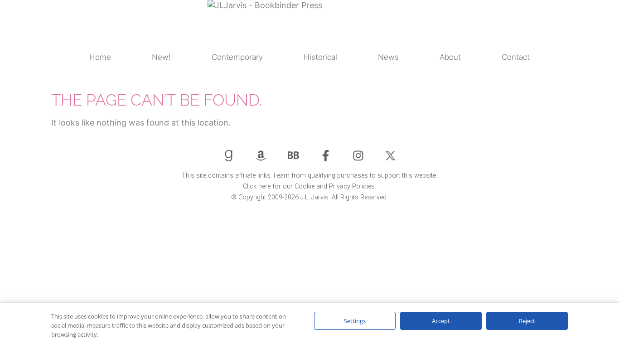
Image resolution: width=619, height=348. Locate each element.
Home (100, 57)
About (450, 57)
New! (161, 57)
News (388, 57)
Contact (516, 57)
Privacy (339, 186)
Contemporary (237, 57)
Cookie (304, 186)
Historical (320, 57)
